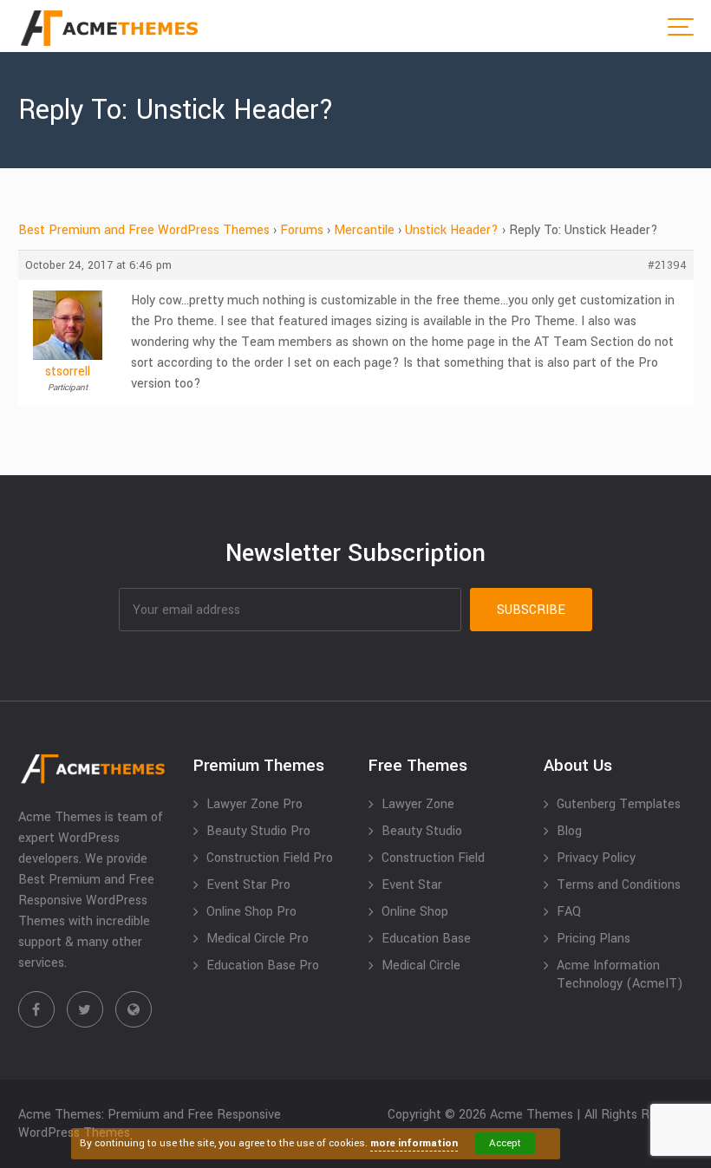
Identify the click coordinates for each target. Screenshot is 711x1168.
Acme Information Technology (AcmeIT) (620, 974)
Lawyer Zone (418, 804)
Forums (301, 230)
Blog (569, 831)
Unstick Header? (452, 230)
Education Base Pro (262, 965)
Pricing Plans (593, 939)
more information (414, 1143)
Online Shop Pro (251, 912)
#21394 (667, 265)
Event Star (412, 885)
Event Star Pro (248, 885)
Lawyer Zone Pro (254, 804)
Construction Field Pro (269, 858)
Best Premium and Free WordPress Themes (144, 230)
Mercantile (364, 230)
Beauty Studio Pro (258, 831)
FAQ (569, 912)
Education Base (426, 939)
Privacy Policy (596, 858)
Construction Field (433, 858)
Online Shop (415, 912)
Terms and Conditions (619, 885)
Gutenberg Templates (619, 804)
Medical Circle (421, 965)
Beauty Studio (422, 831)
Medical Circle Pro (257, 939)
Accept (505, 1143)
